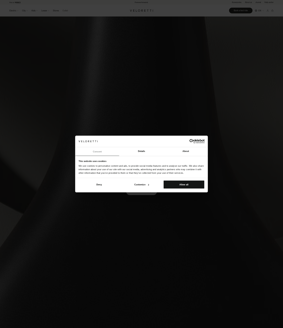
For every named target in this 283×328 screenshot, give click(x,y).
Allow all (183, 184)
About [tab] (185, 151)
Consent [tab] (97, 151)
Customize (139, 184)
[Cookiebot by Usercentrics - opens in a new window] (192, 141)
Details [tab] (141, 151)
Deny (99, 184)
